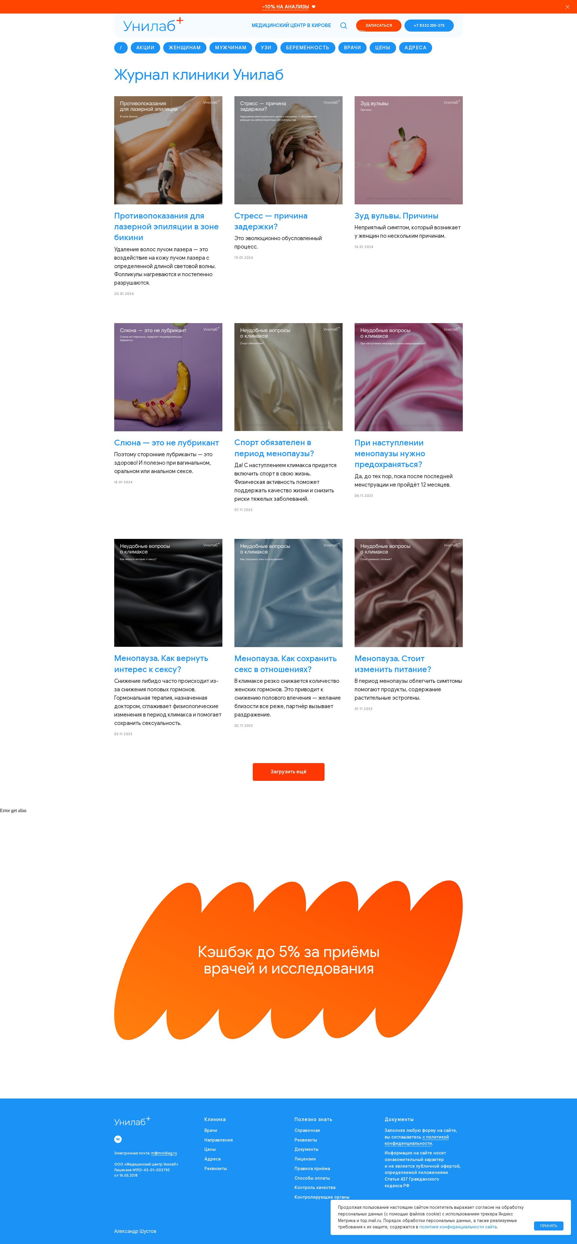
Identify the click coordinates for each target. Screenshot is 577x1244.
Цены (382, 48)
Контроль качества (315, 1187)
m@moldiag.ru (164, 1153)
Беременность (308, 48)
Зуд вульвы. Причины (396, 216)
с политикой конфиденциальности (417, 1140)
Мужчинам (230, 48)
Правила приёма (312, 1168)
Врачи (352, 48)
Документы (307, 1149)
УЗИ (266, 48)
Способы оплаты (312, 1178)
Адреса (415, 48)
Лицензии (305, 1159)
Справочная (307, 1130)
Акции (145, 48)
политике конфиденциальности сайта (458, 1227)
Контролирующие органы (322, 1197)
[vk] (118, 1139)
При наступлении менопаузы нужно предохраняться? (390, 454)
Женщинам (185, 48)
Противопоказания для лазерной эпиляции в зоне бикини (166, 227)
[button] (343, 25)
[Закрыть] (567, 6)
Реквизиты (215, 1168)
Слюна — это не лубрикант (166, 443)
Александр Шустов (135, 1231)
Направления (218, 1140)
